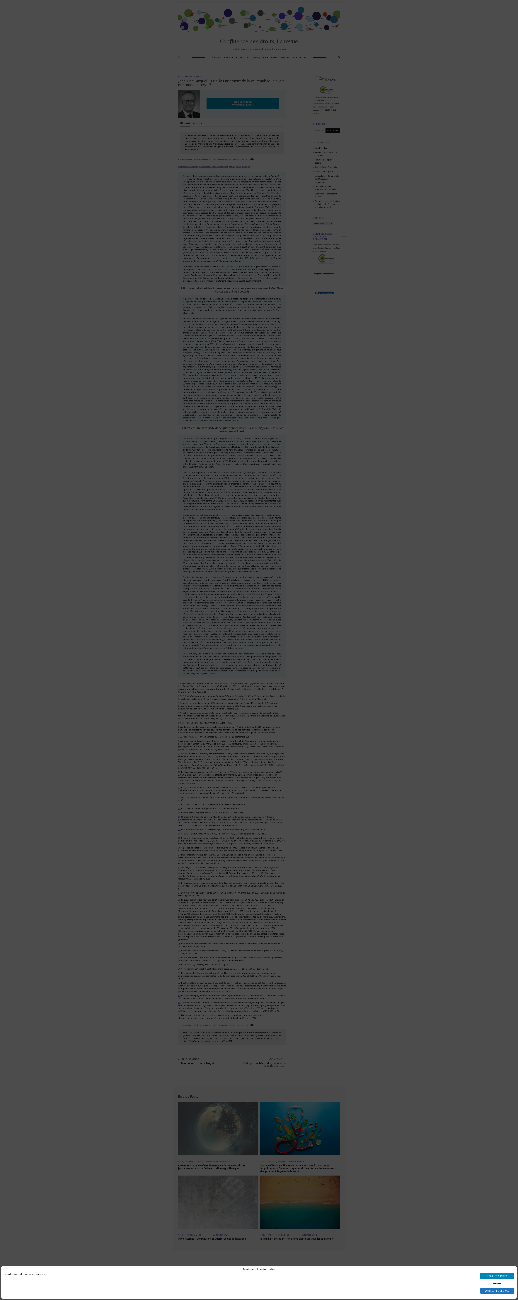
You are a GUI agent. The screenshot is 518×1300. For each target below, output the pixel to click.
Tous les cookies (497, 1276)
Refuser (497, 1283)
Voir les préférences (497, 1291)
